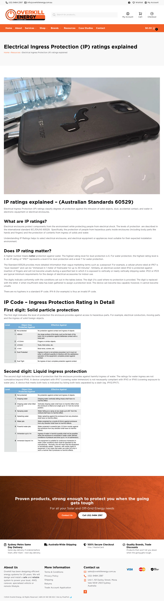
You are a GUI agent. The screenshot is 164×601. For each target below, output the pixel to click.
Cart (140, 17)
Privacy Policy (51, 576)
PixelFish (66, 597)
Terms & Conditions (53, 572)
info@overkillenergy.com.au (39, 3)
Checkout (152, 17)
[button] (152, 28)
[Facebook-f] (85, 591)
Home (6, 53)
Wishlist (139, 3)
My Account (153, 3)
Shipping (48, 580)
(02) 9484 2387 (16, 3)
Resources (15, 53)
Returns (48, 584)
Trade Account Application (57, 588)
